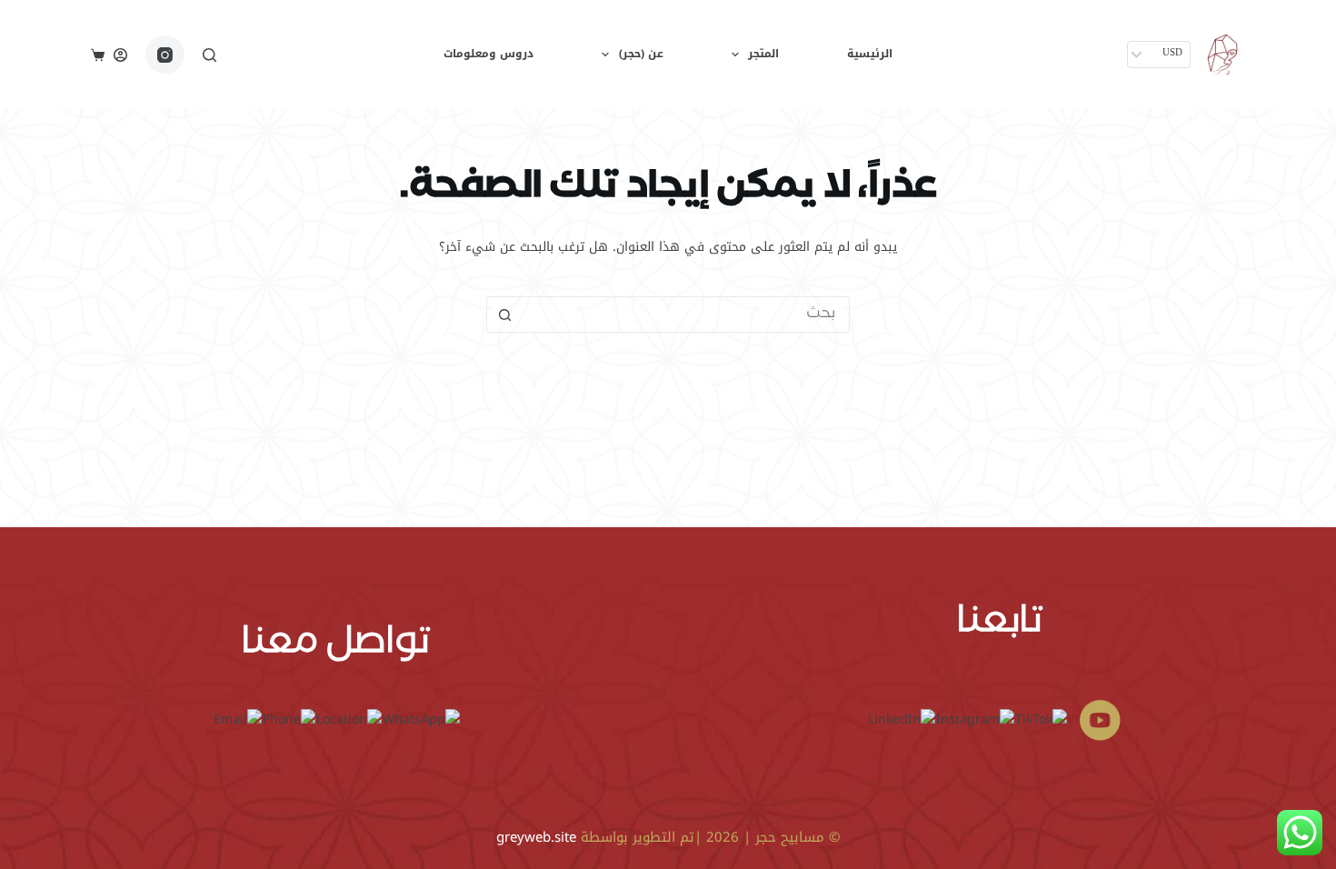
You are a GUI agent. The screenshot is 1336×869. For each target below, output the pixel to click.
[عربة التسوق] (98, 55)
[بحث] (209, 55)
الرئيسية (869, 54)
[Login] (120, 55)
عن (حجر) (641, 54)
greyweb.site (536, 837)
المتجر (763, 54)
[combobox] (685, 314)
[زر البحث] (504, 314)
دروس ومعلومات (488, 54)
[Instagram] (164, 55)
